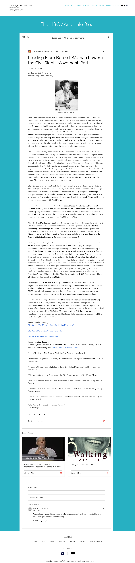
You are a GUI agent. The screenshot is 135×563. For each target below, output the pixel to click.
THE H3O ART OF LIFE (21, 5)
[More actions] (103, 51)
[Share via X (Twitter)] (34, 414)
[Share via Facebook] (29, 414)
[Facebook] (68, 553)
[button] (109, 37)
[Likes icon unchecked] (34, 521)
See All (109, 433)
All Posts (25, 37)
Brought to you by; (14, 7)
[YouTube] (122, 5)
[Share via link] (45, 414)
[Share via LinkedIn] (39, 414)
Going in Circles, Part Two (82, 464)
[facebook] (124, 5)
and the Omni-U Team (15, 10)
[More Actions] (103, 509)
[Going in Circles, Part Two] (89, 449)
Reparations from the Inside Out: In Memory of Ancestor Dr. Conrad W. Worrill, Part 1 (42, 465)
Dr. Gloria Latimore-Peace (16, 9)
